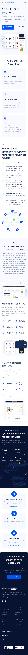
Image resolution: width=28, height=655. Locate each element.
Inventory (4, 617)
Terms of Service (13, 651)
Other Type (17, 624)
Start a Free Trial (20, 27)
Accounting (4, 612)
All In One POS (5, 609)
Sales (3, 624)
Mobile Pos (4, 621)
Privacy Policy (21, 651)
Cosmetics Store (18, 609)
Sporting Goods (18, 612)
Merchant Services (7, 631)
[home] (8, 2)
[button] (25, 2)
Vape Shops (17, 617)
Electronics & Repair (19, 621)
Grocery (16, 614)
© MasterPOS (5, 651)
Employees (4, 614)
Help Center (5, 639)
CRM (3, 619)
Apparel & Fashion (18, 619)
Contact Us (5, 635)
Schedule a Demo (9, 27)
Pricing (3, 627)
